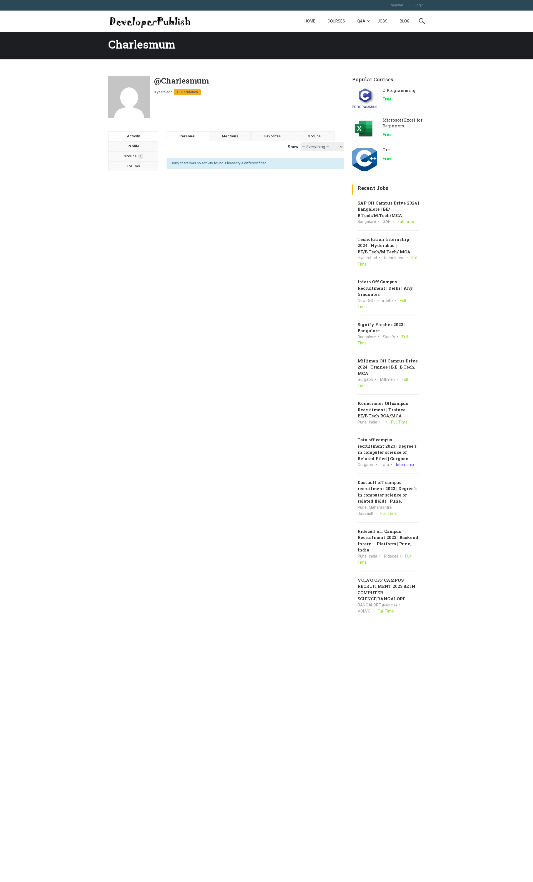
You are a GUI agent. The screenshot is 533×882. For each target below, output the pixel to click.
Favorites (272, 136)
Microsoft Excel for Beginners (403, 122)
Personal (187, 136)
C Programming (399, 90)
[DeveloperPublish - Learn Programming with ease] (150, 21)
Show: (294, 146)
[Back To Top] (521, 872)
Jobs (383, 21)
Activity (133, 136)
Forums (133, 166)
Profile (133, 146)
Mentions (230, 136)
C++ (386, 149)
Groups (132, 156)
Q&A (361, 21)
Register (396, 5)
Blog (404, 21)
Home (310, 21)
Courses (336, 21)
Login (419, 5)
